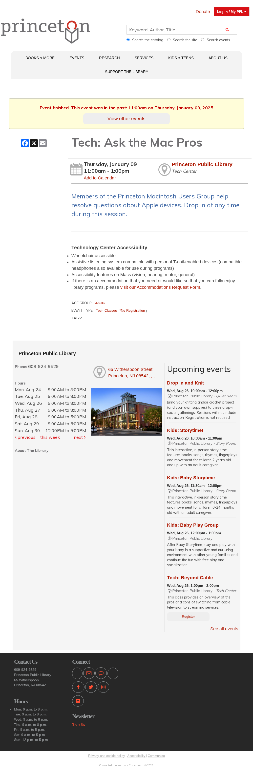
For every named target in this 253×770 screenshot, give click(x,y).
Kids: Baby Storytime (191, 477)
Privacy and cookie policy (106, 756)
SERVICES (144, 58)
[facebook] (78, 688)
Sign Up (78, 724)
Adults (100, 303)
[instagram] (103, 688)
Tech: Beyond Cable (190, 577)
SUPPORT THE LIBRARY (126, 72)
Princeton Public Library (202, 164)
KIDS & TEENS (181, 58)
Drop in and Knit (185, 382)
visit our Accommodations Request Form (160, 287)
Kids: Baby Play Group (193, 525)
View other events (126, 118)
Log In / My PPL (230, 12)
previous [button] (25, 437)
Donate (203, 11)
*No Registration (132, 310)
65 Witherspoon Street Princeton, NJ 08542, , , (131, 372)
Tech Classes (106, 310)
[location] (112, 674)
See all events (224, 628)
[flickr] (78, 701)
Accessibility (136, 756)
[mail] (89, 674)
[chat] (101, 674)
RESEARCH (109, 58)
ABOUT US (218, 58)
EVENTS (76, 58)
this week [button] (50, 437)
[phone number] (77, 674)
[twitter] (91, 688)
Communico (156, 756)
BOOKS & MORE (40, 58)
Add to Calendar (100, 177)
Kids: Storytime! (185, 430)
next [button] (79, 437)
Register (188, 616)
